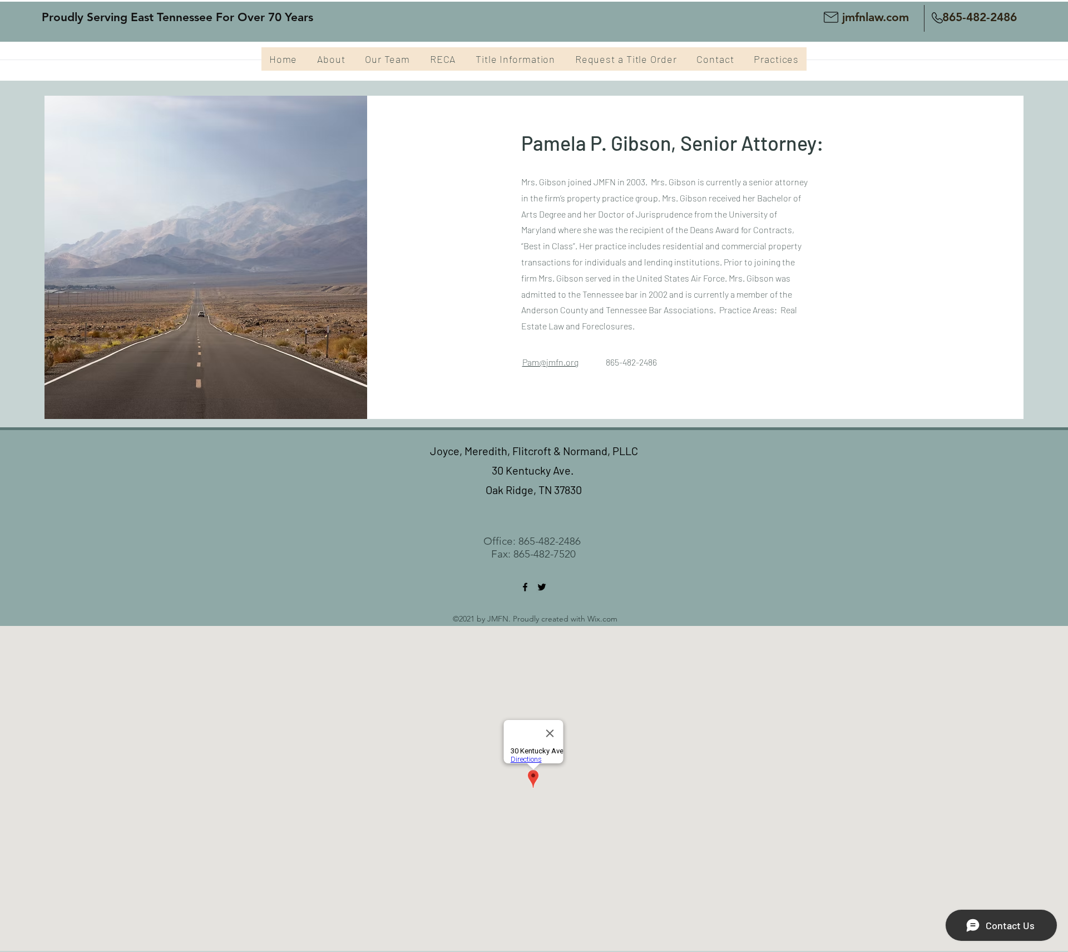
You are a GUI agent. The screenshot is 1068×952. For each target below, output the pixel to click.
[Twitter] (541, 587)
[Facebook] (525, 587)
